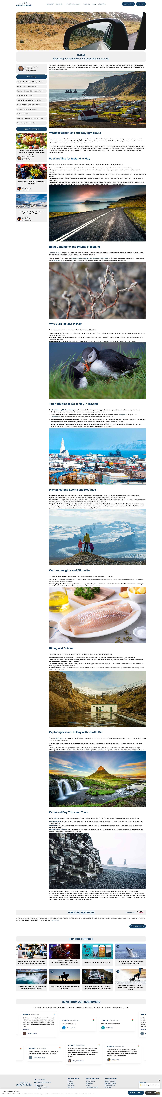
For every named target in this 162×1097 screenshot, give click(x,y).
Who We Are (71, 1085)
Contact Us (71, 1087)
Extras (88, 1085)
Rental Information (73, 4)
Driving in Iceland (54, 252)
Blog (94, 4)
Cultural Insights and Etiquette (27, 109)
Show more (98, 1029)
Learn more (91, 1094)
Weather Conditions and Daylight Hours (30, 82)
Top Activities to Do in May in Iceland (29, 100)
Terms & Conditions (91, 1087)
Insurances (89, 1083)
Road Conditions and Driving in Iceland (29, 91)
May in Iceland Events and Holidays (28, 105)
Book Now (140, 4)
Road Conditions (110, 1085)
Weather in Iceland (110, 1083)
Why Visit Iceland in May (25, 95)
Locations (87, 4)
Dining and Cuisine (23, 114)
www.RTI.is (55, 920)
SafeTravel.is (56, 260)
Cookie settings (152, 1092)
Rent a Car (50, 4)
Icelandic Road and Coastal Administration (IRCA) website (90, 258)
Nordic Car (59, 738)
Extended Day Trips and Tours (26, 123)
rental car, (56, 818)
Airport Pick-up (90, 1081)
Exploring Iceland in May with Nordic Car (30, 118)
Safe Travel (108, 1087)
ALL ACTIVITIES (139, 926)
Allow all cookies (135, 1092)
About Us (101, 4)
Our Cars (59, 4)
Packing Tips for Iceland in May (27, 86)
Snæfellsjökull (56, 417)
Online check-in (128, 4)
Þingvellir (123, 414)
